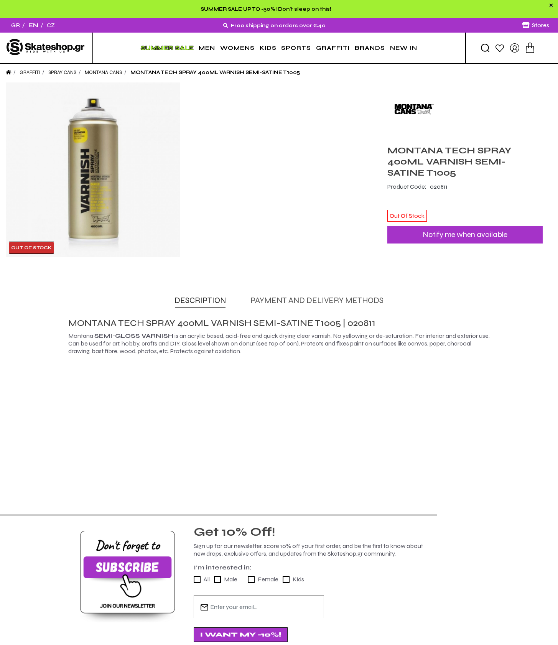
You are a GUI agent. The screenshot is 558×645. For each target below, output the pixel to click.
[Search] (485, 48)
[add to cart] (530, 47)
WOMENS (237, 47)
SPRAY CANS (62, 72)
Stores (540, 25)
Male (230, 579)
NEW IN (403, 47)
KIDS (268, 47)
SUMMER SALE (167, 47)
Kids (298, 579)
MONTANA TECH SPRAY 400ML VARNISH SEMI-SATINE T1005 (215, 72)
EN (33, 25)
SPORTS (296, 47)
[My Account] (514, 47)
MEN (207, 47)
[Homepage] (8, 72)
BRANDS (370, 47)
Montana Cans (103, 72)
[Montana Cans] (465, 109)
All (207, 579)
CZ (51, 25)
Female (268, 579)
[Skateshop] (46, 48)
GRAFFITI (333, 47)
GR (15, 25)
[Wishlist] (499, 47)
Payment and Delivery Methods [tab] (317, 300)
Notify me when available (465, 234)
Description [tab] (200, 300)
